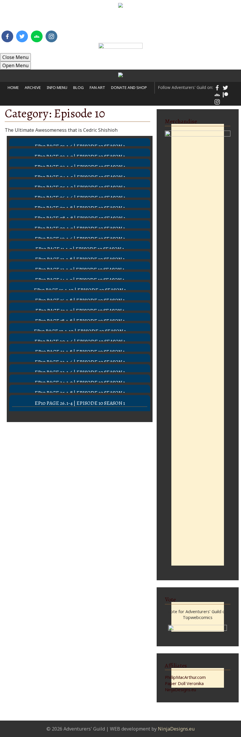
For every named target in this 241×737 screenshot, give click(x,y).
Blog (96, 20)
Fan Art (119, 20)
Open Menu (15, 65)
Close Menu (15, 57)
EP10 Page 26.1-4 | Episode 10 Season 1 (80, 403)
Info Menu (69, 20)
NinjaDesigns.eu (180, 689)
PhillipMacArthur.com (185, 677)
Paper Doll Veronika (184, 683)
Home (15, 20)
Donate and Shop (158, 20)
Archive (39, 20)
